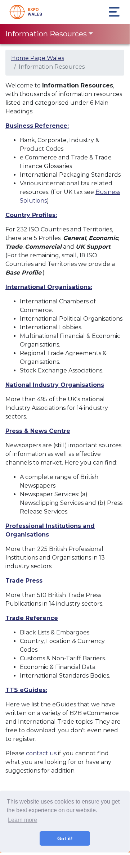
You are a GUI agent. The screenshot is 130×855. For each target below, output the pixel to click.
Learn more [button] (22, 820)
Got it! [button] (65, 838)
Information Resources (46, 34)
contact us (41, 753)
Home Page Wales (37, 58)
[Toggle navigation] (114, 12)
